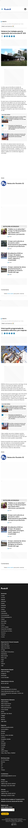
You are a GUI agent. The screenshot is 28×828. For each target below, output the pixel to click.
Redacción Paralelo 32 (15, 183)
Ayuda (21, 821)
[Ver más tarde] (2, 36)
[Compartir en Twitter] (9, 36)
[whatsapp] (4, 36)
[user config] (25, 9)
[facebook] (7, 36)
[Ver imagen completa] (25, 50)
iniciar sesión (10, 293)
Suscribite (5, 814)
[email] (12, 36)
